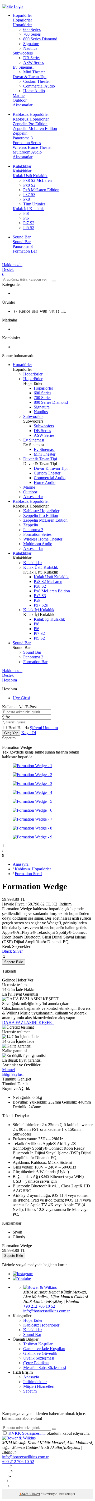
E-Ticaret (34, 1494)
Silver (18, 951)
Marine (19, 95)
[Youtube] (22, 1278)
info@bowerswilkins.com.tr (46, 1311)
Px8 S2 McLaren (37, 180)
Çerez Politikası (36, 1363)
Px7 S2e (41, 605)
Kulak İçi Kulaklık (28, 208)
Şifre (6, 717)
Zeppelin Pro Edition (30, 124)
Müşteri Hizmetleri (38, 1386)
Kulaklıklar (22, 171)
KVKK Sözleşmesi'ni (26, 1433)
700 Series (32, 34)
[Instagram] (23, 1273)
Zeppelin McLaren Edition (35, 128)
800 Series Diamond (40, 39)
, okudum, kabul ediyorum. (49, 1433)
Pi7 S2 (28, 223)
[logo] (47, 6)
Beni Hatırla (19, 727)
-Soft (23, 1494)
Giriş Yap (11, 733)
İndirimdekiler (35, 1381)
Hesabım (9, 680)
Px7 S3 (29, 194)
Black (7, 951)
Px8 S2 (29, 185)
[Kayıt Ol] (54, 1429)
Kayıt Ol (28, 732)
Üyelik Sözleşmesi (38, 1358)
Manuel (8, 1069)
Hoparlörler (22, 20)
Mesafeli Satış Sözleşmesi (44, 1367)
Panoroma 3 (23, 138)
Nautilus (30, 48)
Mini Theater (34, 72)
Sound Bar (22, 241)
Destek (8, 269)
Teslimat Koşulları (38, 1344)
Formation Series (27, 142)
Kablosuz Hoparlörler (31, 119)
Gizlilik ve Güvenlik (40, 1353)
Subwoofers (23, 53)
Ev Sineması (23, 67)
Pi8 (26, 213)
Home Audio (34, 91)
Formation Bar (25, 251)
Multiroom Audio (27, 152)
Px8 (26, 199)
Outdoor (20, 100)
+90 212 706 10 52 (39, 1306)
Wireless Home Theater (32, 147)
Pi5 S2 (28, 227)
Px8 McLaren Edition (41, 190)
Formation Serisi (28, 873)
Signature (31, 43)
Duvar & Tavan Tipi (29, 76)
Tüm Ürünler (34, 204)
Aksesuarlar (22, 105)
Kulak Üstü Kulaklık (30, 175)
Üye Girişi (21, 698)
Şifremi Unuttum (44, 727)
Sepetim (30, 1391)
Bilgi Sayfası (12, 1074)
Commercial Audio (39, 86)
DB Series (31, 58)
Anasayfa (20, 864)
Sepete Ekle (13, 962)
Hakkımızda (12, 265)
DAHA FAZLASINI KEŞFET (28, 1022)
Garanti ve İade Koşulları (44, 1348)
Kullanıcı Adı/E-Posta (20, 707)
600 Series (32, 29)
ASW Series (33, 62)
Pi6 (26, 218)
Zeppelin (20, 133)
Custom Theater (36, 81)
